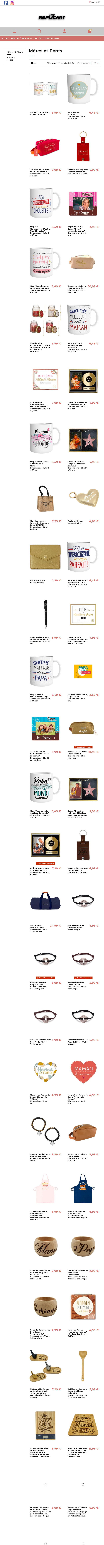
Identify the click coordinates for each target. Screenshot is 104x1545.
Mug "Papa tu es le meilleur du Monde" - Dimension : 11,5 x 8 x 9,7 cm (40, 814)
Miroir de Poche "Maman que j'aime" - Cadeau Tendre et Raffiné (77, 1333)
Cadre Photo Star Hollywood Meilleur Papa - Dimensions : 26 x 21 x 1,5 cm (77, 814)
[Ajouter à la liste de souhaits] (41, 109)
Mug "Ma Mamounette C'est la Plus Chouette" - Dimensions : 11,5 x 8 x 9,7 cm (40, 231)
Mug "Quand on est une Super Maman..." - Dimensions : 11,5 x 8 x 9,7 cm (40, 289)
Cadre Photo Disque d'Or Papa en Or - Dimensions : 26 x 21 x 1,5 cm (39, 871)
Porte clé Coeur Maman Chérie (75, 522)
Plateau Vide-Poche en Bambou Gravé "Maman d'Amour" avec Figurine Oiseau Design (40, 1393)
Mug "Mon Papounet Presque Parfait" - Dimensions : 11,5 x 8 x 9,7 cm (77, 583)
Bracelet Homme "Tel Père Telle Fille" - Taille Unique (40, 1042)
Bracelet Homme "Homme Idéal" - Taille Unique (76, 927)
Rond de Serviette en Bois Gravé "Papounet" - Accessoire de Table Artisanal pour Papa (78, 1275)
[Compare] (45, 109)
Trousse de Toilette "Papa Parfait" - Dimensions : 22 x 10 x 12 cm (77, 755)
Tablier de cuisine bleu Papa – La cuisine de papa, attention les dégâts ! (77, 1215)
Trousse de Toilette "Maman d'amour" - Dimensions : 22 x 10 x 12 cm (39, 173)
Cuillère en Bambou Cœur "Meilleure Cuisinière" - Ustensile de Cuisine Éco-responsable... (77, 1393)
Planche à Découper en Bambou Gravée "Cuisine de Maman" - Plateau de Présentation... (77, 1452)
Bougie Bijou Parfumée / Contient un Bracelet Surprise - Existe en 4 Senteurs (40, 347)
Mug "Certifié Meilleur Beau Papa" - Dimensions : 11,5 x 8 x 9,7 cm (40, 698)
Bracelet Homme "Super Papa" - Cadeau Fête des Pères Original (38, 986)
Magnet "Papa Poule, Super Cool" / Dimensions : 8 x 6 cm (78, 698)
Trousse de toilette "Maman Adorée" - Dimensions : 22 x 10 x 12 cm (77, 289)
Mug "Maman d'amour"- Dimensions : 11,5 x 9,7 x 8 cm (76, 115)
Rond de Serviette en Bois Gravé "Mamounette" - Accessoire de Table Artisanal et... (40, 1334)
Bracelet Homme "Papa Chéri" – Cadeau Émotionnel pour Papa (77, 986)
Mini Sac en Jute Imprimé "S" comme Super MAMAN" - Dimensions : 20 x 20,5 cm (39, 525)
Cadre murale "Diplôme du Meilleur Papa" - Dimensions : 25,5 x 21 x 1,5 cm (78, 640)
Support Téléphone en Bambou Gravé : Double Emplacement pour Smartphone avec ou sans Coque (40, 1512)
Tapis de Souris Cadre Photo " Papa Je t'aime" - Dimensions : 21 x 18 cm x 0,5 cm (39, 756)
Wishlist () (95, 2)
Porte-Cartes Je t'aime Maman (37, 581)
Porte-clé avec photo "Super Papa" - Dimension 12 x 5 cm (78, 870)
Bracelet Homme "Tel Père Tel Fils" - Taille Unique (78, 1042)
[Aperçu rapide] (49, 109)
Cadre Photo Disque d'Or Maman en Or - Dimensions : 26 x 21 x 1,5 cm (77, 406)
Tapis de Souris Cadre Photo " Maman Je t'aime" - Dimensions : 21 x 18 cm (77, 231)
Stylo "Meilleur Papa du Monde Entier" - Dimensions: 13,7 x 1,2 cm (40, 640)
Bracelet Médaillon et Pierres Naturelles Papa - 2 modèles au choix (40, 1157)
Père (11, 60)
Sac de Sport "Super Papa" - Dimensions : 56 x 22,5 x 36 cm (38, 928)
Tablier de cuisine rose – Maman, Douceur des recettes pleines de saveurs (39, 1215)
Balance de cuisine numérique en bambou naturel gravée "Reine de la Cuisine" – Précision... (40, 1452)
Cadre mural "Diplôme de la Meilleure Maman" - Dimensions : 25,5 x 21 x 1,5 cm (40, 407)
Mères (11, 57)
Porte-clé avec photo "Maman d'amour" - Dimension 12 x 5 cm (78, 172)
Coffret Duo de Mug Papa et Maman (39, 113)
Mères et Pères (15, 52)
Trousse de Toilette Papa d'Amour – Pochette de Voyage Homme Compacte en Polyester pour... (77, 1512)
